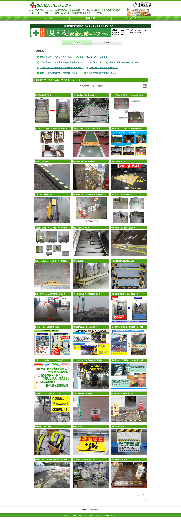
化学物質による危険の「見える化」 (103, 68)
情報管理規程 (94, 509)
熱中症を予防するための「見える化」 (125, 62)
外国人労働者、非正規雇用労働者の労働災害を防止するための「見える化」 (71, 62)
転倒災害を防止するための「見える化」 (57, 57)
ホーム (84, 509)
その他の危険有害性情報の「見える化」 (103, 73)
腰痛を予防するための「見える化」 (94, 57)
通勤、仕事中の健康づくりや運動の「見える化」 (60, 73)
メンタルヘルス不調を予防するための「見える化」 (61, 68)
